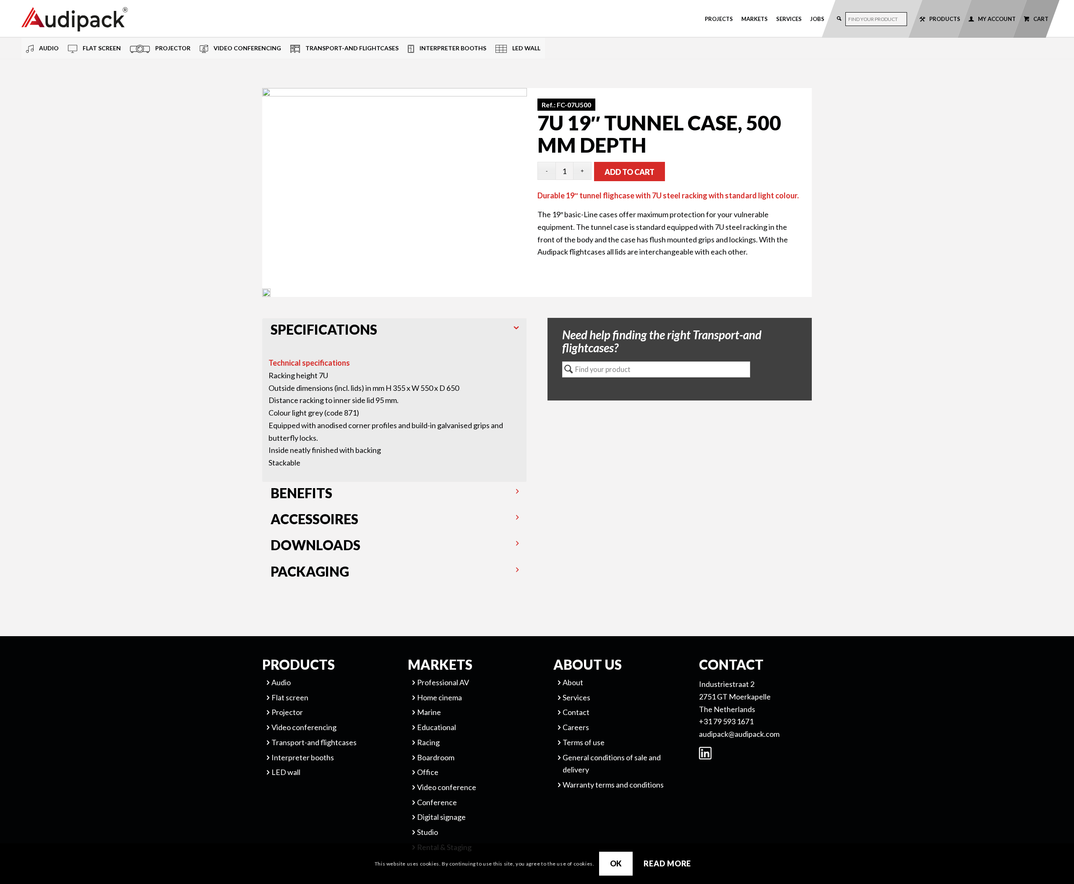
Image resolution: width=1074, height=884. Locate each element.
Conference (437, 802)
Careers (576, 727)
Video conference (446, 787)
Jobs (817, 19)
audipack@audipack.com (739, 733)
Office (427, 772)
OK (616, 863)
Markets (754, 19)
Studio (427, 832)
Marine (429, 712)
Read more (667, 863)
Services (789, 19)
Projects (719, 19)
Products (944, 19)
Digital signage (441, 817)
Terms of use (584, 742)
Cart (1040, 19)
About (573, 682)
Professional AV (443, 682)
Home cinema (439, 697)
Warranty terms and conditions (613, 784)
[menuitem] (719, 19)
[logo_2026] (105, 19)
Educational (436, 727)
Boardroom (435, 757)
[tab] (394, 331)
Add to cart (629, 172)
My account (997, 19)
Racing (428, 742)
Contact (576, 712)
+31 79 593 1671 (726, 721)
